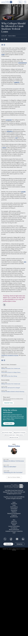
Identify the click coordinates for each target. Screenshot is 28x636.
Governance (13, 364)
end (16, 137)
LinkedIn (23, 539)
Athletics (14, 512)
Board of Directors (14, 529)
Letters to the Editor (14, 526)
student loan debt (14, 437)
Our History (14, 528)
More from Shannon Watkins (14, 477)
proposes (9, 120)
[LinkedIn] (2, 39)
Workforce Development (14, 513)
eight (3, 54)
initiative (10, 131)
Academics (14, 503)
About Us (14, 521)
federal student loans (10, 435)
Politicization (14, 507)
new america (20, 435)
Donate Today (8, 423)
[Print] (4, 45)
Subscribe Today (8, 403)
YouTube (17, 539)
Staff (14, 532)
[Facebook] (6, 39)
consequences (22, 62)
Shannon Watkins (12, 35)
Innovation (14, 510)
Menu (20, 2)
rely (25, 262)
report (4, 147)
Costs (7, 364)
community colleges (8, 432)
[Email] (2, 45)
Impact (14, 524)
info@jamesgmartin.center (14, 493)
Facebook (10, 539)
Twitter (4, 539)
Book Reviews (14, 516)
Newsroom (14, 523)
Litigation (14, 515)
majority (16, 82)
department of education (20, 432)
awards (23, 191)
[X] (4, 39)
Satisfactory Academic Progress (9, 355)
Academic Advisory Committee (14, 531)
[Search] (25, 2)
